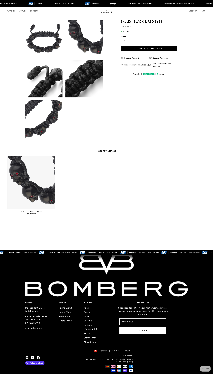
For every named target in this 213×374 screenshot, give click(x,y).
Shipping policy (91, 359)
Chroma (88, 320)
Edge (86, 316)
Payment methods (118, 359)
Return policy (104, 359)
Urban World (65, 312)
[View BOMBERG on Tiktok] (33, 357)
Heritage (88, 325)
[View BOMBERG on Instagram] (27, 357)
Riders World (65, 320)
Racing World (65, 308)
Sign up (143, 331)
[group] (106, 185)
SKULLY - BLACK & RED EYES (31, 211)
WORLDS (62, 303)
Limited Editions (92, 329)
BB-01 (87, 333)
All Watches (90, 342)
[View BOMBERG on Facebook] (38, 357)
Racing (87, 312)
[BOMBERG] (106, 11)
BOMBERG (129, 355)
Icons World (65, 316)
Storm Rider (90, 338)
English (127, 351)
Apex (86, 308)
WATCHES (88, 303)
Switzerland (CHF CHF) (108, 351)
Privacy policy (128, 361)
